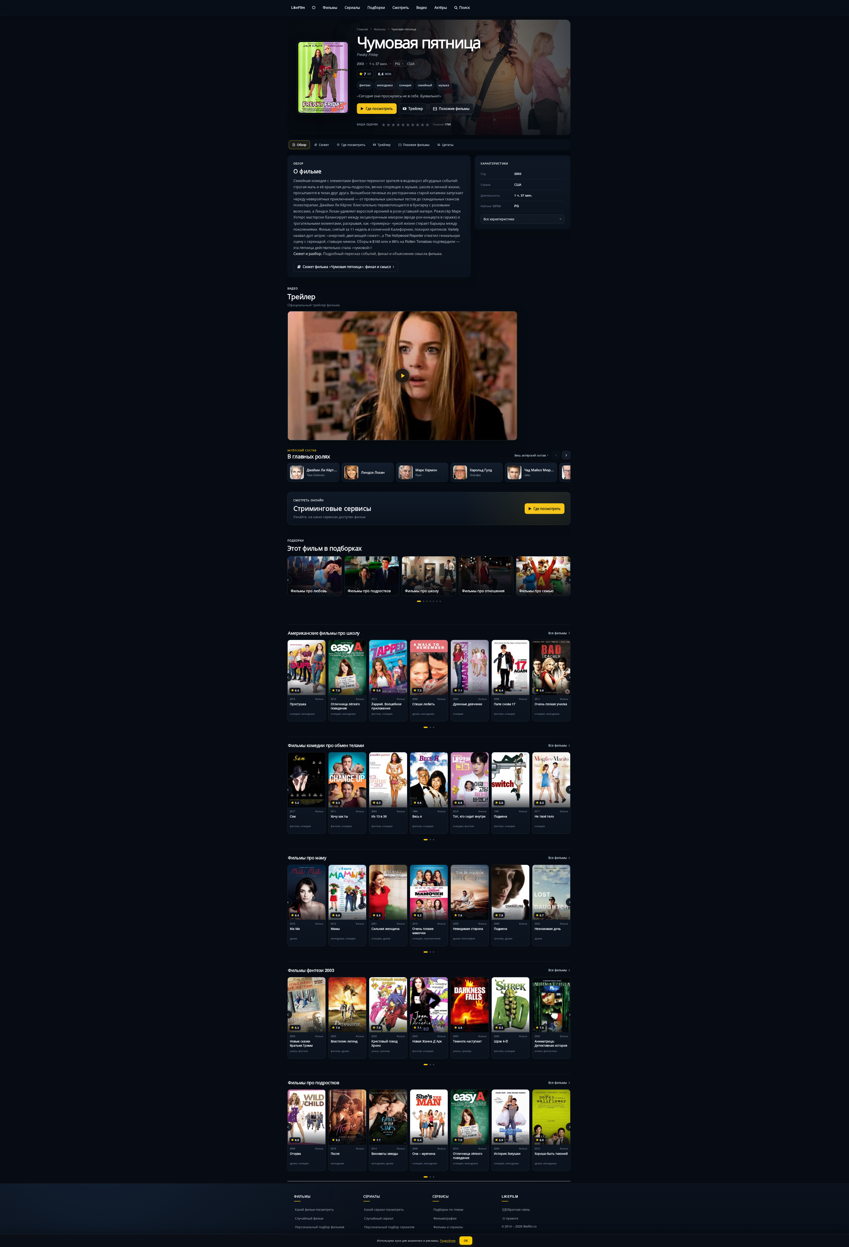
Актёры (440, 7)
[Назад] (556, 455)
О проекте (510, 1218)
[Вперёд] (566, 455)
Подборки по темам (448, 1209)
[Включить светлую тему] (314, 7)
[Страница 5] (433, 601)
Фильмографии (445, 1218)
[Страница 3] (427, 601)
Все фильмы (557, 633)
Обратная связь (518, 1209)
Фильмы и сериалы (448, 1227)
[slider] (405, 124)
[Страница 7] (440, 601)
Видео (421, 7)
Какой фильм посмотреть (314, 1209)
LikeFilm (298, 7)
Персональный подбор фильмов (319, 1227)
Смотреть (400, 7)
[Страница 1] (419, 601)
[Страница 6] (437, 601)
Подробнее (447, 1240)
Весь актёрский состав (530, 455)
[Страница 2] (423, 601)
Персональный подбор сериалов (389, 1227)
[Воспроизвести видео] (402, 375)
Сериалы (352, 7)
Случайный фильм (309, 1218)
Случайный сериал (378, 1218)
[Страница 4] (430, 601)
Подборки (376, 7)
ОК (466, 1240)
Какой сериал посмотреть (384, 1209)
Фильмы (330, 7)
